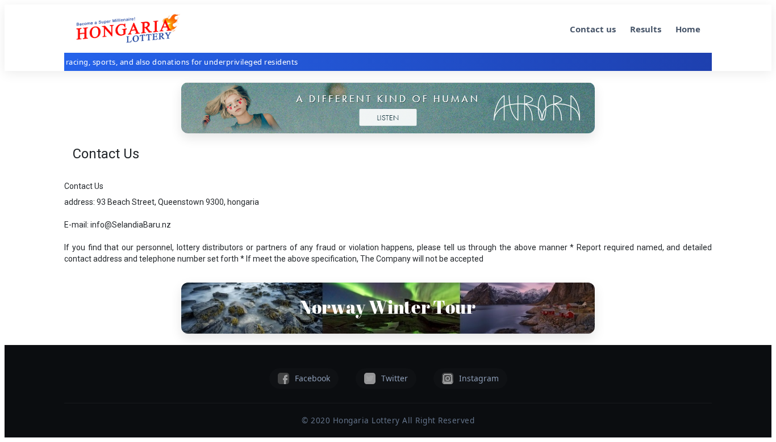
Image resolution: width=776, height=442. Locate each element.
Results (645, 29)
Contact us (593, 29)
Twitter (394, 378)
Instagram (479, 378)
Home (687, 29)
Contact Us (83, 186)
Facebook (312, 378)
